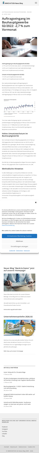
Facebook (4, 427)
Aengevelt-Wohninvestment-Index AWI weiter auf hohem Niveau (19, 395)
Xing (3, 436)
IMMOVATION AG (13, 451)
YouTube (4, 431)
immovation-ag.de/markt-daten (13, 309)
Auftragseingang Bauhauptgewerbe (14, 12)
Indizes (29, 12)
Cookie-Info (12, 250)
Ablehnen (19, 241)
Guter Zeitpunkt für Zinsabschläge (14, 372)
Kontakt (6, 447)
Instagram (5, 429)
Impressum (27, 250)
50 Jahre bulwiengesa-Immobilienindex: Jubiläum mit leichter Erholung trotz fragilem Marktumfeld (19, 379)
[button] (36, 202)
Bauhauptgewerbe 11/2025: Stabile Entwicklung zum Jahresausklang (19, 387)
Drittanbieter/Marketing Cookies (19, 236)
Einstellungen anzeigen (19, 246)
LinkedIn (4, 433)
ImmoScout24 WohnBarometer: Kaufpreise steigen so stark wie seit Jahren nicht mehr (17, 403)
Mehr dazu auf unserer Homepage (13, 351)
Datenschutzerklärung (8, 225)
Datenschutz (19, 250)
